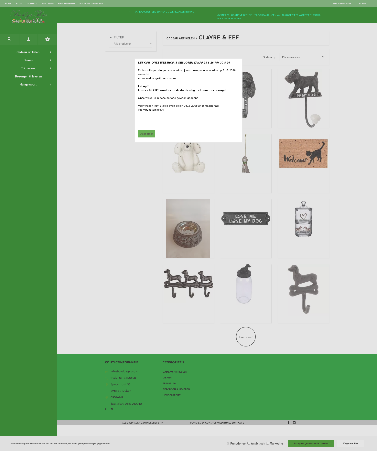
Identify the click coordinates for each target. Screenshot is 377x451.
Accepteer (146, 133)
